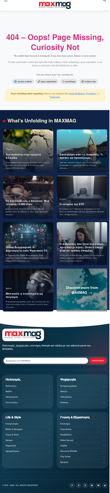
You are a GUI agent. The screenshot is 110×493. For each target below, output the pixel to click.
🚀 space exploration (46, 81)
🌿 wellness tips (88, 81)
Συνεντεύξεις (12, 402)
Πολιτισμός (11, 386)
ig (92, 485)
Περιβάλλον (66, 434)
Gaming (64, 402)
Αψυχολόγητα (12, 451)
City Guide (65, 456)
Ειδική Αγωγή (66, 440)
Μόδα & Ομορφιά (14, 429)
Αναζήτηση (98, 361)
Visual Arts (55, 96)
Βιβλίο (9, 391)
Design (9, 440)
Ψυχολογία (11, 445)
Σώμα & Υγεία (12, 434)
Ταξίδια (63, 445)
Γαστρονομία (12, 424)
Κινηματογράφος (68, 386)
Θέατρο (63, 391)
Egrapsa (64, 462)
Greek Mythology (77, 93)
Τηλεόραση (65, 397)
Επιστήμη (65, 424)
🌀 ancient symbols (23, 81)
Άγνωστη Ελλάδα (68, 451)
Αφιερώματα (12, 397)
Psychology (91, 93)
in (98, 485)
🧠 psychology (69, 81)
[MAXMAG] (55, 5)
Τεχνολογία (65, 429)
